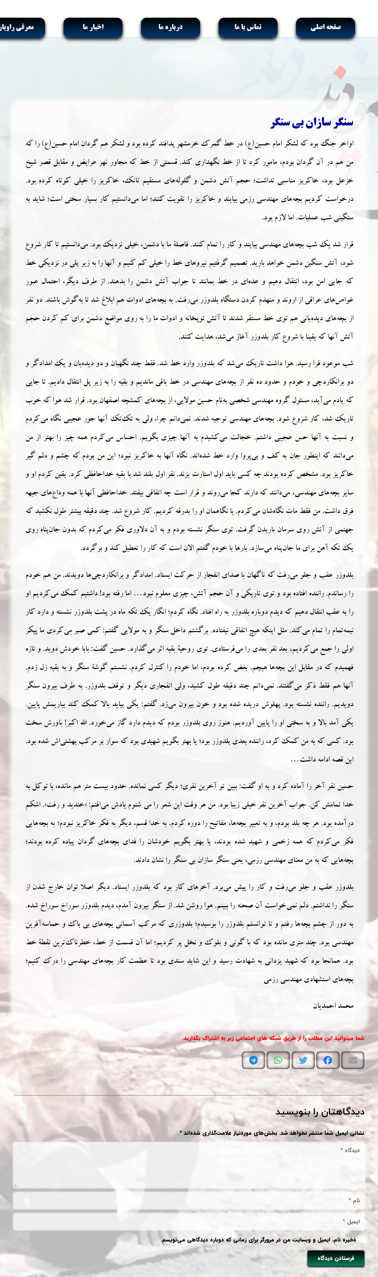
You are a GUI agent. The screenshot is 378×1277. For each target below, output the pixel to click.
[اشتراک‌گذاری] (328, 1060)
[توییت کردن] (303, 1060)
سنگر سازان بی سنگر (311, 123)
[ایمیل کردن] (352, 1060)
